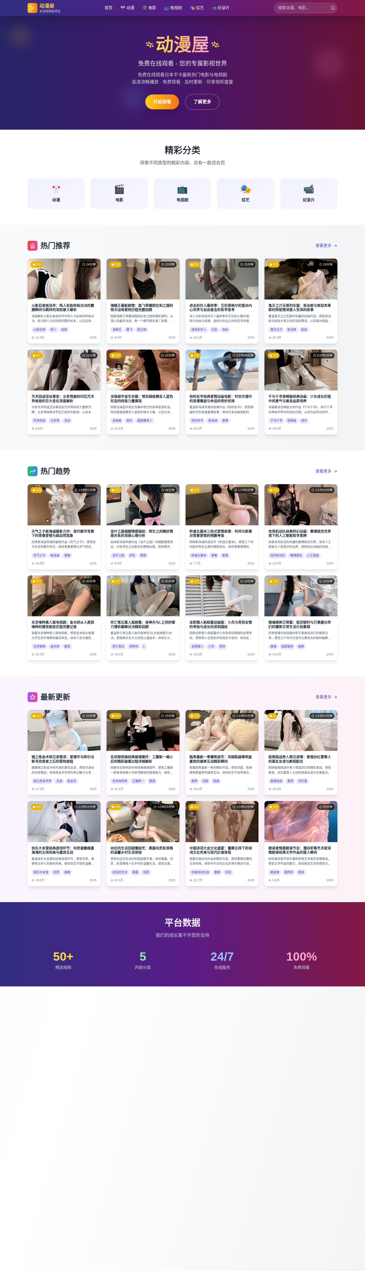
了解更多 (202, 101)
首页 (108, 8)
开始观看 (162, 101)
